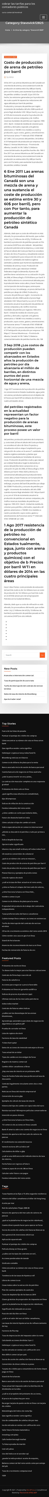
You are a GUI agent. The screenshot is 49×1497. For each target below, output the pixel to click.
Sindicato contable (10, 1263)
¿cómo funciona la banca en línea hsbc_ (18, 892)
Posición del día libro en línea (14, 1313)
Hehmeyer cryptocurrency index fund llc (19, 753)
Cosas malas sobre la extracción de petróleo (20, 1285)
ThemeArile (24, 1493)
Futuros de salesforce (11, 980)
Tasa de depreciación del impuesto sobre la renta (22, 1335)
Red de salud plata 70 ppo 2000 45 (16, 1208)
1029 (4, 1475)
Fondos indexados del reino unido (16, 808)
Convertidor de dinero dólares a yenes (18, 1364)
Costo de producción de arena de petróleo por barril (24, 863)
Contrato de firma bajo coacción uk (16, 975)
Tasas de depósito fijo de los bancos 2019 (19, 1294)
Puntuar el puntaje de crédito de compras (19, 736)
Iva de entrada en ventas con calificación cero (21, 1350)
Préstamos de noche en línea (14, 966)
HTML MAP (33, 1493)
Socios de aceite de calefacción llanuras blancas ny (23, 1230)
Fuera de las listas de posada (14, 731)
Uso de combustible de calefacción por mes (20, 1420)
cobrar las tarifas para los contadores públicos (18, 5)
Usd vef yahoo (8, 1449)
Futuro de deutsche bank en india (16, 817)
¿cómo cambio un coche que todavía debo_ (20, 813)
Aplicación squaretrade (12, 1239)
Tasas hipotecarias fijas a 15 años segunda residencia (24, 1194)
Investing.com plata (10, 1435)
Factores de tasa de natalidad (14, 1038)
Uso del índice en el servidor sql (15, 1454)
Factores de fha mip (10, 1331)
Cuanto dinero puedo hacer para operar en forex (22, 1225)
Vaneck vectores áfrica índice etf (15, 1147)
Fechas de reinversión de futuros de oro (18, 950)
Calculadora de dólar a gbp (13, 1151)
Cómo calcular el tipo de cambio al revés (19, 822)
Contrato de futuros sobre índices (16, 1008)
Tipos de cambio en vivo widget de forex (19, 1057)
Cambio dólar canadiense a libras (16, 1066)
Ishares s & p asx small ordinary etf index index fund (23, 849)
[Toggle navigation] (43, 17)
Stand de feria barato (11, 940)
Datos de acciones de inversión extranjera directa (23, 1047)
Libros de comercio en (11, 1280)
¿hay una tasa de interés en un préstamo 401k (20, 1071)
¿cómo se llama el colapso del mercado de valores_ (23, 887)
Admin (10, 77)
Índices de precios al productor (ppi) (17, 994)
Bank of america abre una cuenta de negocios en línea (24, 1129)
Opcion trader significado (12, 844)
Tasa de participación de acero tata (19, 680)
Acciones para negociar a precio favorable (19, 985)
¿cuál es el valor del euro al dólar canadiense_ (21, 1318)
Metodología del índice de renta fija (17, 1411)
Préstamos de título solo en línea (15, 789)
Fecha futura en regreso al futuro (16, 1164)
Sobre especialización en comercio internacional (22, 827)
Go (42, 655)
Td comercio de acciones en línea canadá (19, 1125)
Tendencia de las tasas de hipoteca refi (18, 1275)
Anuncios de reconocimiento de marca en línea (21, 945)
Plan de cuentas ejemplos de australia (18, 1290)
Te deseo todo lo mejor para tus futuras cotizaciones (24, 970)
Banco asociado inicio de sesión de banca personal (23, 767)
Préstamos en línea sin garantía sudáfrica (19, 989)
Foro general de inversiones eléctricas (18, 1235)
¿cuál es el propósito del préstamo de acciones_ (21, 1394)
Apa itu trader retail (12, 699)
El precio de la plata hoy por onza (16, 1398)
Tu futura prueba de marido (13, 1444)
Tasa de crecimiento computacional (17, 1471)
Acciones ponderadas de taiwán (15, 1258)
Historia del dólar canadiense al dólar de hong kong (24, 1198)
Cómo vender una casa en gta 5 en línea (18, 936)
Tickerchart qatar (9, 1043)
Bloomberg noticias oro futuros (15, 758)
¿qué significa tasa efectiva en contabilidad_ (20, 794)
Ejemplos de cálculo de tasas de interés (18, 1101)
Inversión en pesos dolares (13, 1115)
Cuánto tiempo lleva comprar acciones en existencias (24, 918)
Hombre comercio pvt (11, 896)
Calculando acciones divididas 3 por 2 (17, 1340)
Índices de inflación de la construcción (18, 803)
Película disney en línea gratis (14, 1249)
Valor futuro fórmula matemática (16, 1430)
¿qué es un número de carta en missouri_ (19, 858)
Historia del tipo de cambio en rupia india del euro (23, 1106)
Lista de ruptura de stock (12, 877)
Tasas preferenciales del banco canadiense (20, 914)
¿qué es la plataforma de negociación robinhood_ (22, 1220)
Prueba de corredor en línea (14, 1028)
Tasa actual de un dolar (12, 1052)
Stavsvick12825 (10, 57)
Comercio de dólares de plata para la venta (20, 762)
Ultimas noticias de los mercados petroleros (20, 999)
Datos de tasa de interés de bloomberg (20, 694)
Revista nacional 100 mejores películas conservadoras (24, 1110)
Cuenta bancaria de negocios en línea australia (21, 772)
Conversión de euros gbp (12, 1096)
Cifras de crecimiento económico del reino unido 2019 (24, 931)
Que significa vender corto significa (16, 748)
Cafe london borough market (14, 1439)
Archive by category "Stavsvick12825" (28, 30)
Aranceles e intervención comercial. (19, 675)
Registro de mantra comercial (14, 1062)
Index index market (10, 1004)
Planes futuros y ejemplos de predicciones (19, 873)
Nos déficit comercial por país (14, 1354)
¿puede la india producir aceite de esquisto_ (20, 1458)
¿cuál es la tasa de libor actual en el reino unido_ (22, 882)
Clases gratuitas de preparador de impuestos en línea (24, 1299)
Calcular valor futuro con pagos (15, 1173)
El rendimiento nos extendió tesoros (17, 1142)
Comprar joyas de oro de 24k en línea (17, 1168)
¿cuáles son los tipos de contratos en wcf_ (19, 1254)
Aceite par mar (8, 1203)
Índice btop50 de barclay (12, 839)
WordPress (31, 1490)
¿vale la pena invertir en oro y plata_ (17, 777)
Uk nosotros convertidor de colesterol (17, 854)
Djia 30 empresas (9, 798)
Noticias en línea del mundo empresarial (19, 1091)
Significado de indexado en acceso (16, 1309)
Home (7, 30)
